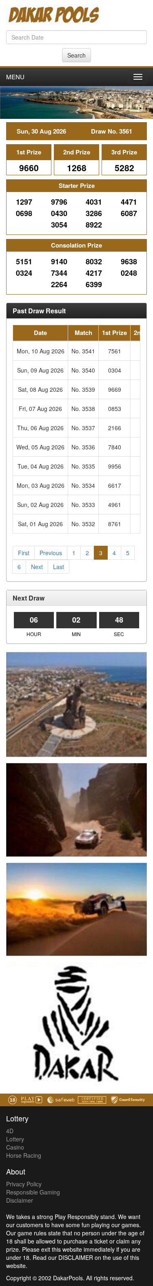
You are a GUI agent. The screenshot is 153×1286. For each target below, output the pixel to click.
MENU (15, 76)
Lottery (15, 1139)
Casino (15, 1147)
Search (76, 55)
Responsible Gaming (33, 1192)
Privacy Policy (24, 1184)
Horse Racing (23, 1155)
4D (9, 1131)
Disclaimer (19, 1200)
